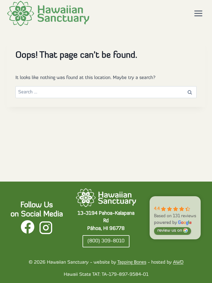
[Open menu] (198, 13)
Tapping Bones (131, 262)
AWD (178, 262)
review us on (169, 230)
